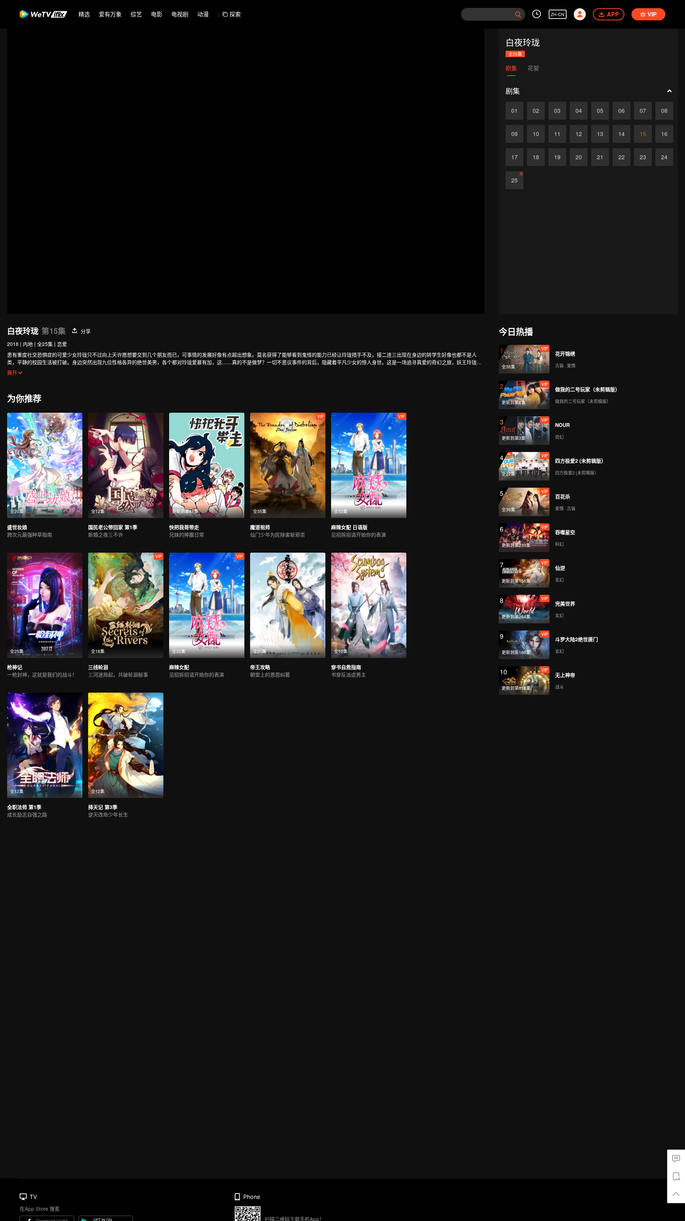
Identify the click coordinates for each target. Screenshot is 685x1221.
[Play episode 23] (643, 157)
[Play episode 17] (514, 157)
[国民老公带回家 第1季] (125, 465)
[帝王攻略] (287, 605)
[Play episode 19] (557, 157)
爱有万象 (110, 14)
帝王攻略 (260, 666)
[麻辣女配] (206, 605)
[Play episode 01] (514, 111)
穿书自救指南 (346, 666)
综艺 (136, 14)
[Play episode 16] (664, 134)
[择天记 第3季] (125, 745)
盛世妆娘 (17, 527)
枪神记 (14, 666)
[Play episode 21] (600, 157)
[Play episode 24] (664, 157)
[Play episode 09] (514, 134)
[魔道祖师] (287, 465)
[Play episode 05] (600, 111)
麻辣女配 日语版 (349, 527)
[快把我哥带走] (206, 465)
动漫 (203, 14)
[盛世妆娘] (44, 465)
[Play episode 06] (621, 111)
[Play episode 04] (579, 111)
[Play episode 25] (514, 180)
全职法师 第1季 (24, 806)
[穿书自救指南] (368, 605)
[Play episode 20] (579, 157)
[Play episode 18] (536, 157)
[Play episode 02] (536, 111)
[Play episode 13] (600, 134)
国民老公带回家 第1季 (112, 527)
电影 (156, 14)
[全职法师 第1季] (44, 745)
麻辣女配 (179, 666)
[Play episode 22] (621, 157)
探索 (235, 14)
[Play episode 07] (643, 111)
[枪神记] (44, 605)
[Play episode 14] (621, 134)
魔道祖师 (260, 527)
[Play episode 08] (664, 111)
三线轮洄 (98, 666)
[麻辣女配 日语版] (368, 465)
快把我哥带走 (184, 527)
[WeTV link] (44, 14)
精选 (84, 14)
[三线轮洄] (125, 605)
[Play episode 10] (536, 134)
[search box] (518, 14)
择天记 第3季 (102, 806)
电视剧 (179, 14)
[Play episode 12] (579, 134)
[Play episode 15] (643, 134)
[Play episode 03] (557, 111)
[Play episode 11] (557, 134)
